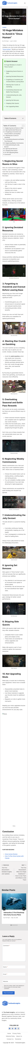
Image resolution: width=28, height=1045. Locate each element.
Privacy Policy (16, 1033)
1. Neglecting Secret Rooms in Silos (13, 128)
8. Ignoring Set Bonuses (10, 148)
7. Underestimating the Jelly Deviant (11, 145)
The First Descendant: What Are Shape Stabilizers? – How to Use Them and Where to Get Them (20, 873)
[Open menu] (24, 3)
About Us (19, 1036)
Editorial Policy (10, 1036)
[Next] (24, 908)
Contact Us (10, 1039)
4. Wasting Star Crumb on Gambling (11, 136)
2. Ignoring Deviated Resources (12, 130)
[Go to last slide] (4, 908)
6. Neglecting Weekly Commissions (14, 143)
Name (5, 967)
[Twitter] (12, 1028)
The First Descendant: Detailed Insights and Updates (7, 869)
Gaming (4, 27)
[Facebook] (9, 1028)
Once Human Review (11, 854)
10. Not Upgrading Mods (11, 152)
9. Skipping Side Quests (10, 150)
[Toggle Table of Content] (22, 126)
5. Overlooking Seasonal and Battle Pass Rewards (14, 140)
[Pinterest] (15, 1028)
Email (5, 974)
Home (9, 1033)
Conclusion (8, 154)
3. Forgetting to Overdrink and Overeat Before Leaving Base (12, 132)
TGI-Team (6, 41)
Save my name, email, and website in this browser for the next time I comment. (14, 987)
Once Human (7, 49)
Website (5, 981)
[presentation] (14, 901)
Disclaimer (18, 1039)
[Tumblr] (18, 1028)
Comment (6, 945)
